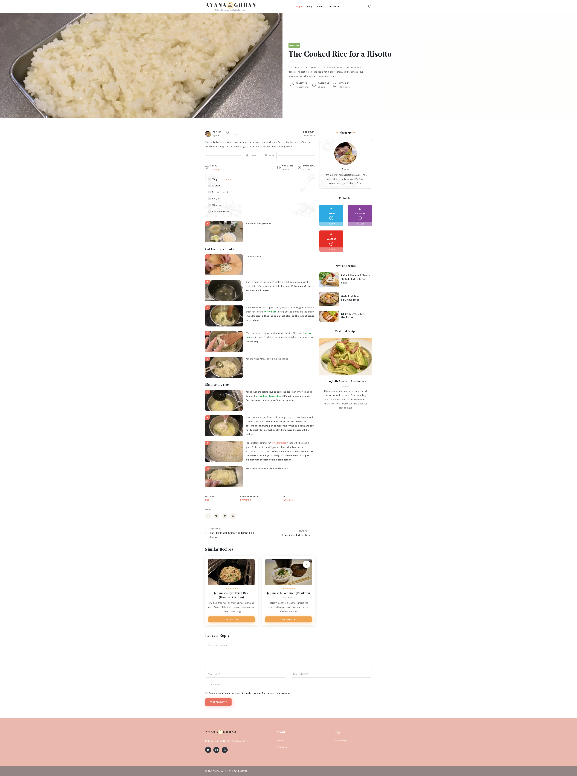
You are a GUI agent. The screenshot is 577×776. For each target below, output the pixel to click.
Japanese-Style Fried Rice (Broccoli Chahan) (231, 595)
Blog (309, 6)
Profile (319, 6)
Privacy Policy (340, 740)
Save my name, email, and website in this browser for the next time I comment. (251, 693)
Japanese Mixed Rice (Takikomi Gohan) (288, 595)
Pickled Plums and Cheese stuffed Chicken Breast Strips (355, 279)
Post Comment (218, 702)
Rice (207, 499)
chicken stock (224, 179)
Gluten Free (289, 499)
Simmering (245, 499)
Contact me (334, 6)
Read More (230, 619)
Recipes (299, 6)
